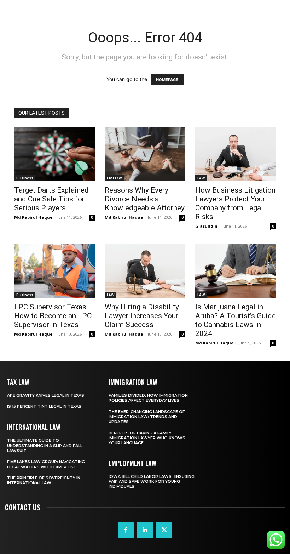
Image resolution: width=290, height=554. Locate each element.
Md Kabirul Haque (33, 217)
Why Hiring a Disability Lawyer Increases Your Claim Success (142, 316)
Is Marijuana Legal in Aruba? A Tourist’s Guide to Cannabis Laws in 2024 (235, 320)
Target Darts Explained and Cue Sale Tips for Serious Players (51, 199)
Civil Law (114, 178)
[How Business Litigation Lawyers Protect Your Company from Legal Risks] (235, 154)
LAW (201, 178)
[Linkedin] (145, 530)
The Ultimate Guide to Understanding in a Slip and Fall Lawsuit (44, 445)
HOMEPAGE (167, 79)
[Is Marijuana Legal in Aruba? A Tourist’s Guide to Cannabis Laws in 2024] (235, 271)
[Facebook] (126, 530)
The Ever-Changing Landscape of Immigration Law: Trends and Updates (147, 416)
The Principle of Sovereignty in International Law (43, 480)
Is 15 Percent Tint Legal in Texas (44, 406)
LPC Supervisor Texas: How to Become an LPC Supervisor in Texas (53, 316)
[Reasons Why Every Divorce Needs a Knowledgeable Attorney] (145, 154)
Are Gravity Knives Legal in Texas (45, 395)
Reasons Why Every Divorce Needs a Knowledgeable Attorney (145, 199)
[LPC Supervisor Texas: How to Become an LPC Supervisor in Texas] (54, 271)
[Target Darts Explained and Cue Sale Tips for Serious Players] (54, 154)
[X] (164, 530)
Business (24, 178)
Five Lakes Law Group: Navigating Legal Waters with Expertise (46, 464)
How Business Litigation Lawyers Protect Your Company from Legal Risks (235, 203)
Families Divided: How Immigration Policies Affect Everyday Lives (148, 398)
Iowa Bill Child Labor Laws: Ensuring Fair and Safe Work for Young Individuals (152, 481)
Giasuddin (206, 226)
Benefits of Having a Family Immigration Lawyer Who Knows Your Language (147, 438)
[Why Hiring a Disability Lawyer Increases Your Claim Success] (145, 271)
